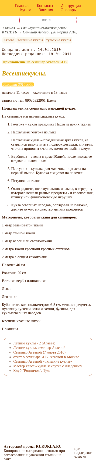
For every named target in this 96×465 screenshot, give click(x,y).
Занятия (46, 10)
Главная (22, 6)
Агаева (8, 40)
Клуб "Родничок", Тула (31, 370)
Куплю (25, 10)
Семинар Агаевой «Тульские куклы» (42, 361)
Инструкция (71, 6)
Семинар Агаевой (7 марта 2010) (39, 352)
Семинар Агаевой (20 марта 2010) (50, 32)
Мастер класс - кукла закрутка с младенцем (47, 366)
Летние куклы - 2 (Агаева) (34, 343)
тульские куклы (58, 40)
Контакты (45, 6)
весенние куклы (30, 40)
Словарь (68, 10)
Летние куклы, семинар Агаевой (39, 348)
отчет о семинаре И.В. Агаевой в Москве (46, 357)
